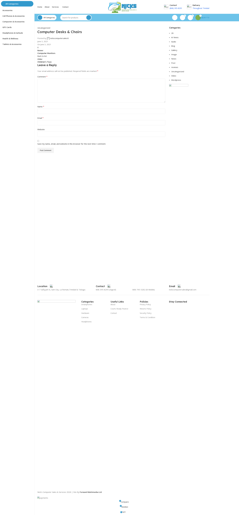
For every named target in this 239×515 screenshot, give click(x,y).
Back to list (42, 56)
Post (173, 63)
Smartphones (86, 304)
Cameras (85, 317)
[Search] (88, 17)
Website (41, 129)
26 (172, 33)
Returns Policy (145, 309)
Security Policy (145, 313)
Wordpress (176, 80)
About (113, 304)
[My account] (175, 17)
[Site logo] (123, 6)
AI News (175, 37)
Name (40, 106)
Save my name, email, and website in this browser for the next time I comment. (71, 144)
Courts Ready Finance (119, 309)
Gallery (174, 50)
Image (174, 54)
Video (173, 75)
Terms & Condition (147, 317)
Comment (42, 76)
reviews (174, 67)
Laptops (84, 309)
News (173, 58)
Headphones (86, 321)
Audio (173, 41)
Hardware (85, 313)
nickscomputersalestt (59, 38)
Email (40, 118)
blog (173, 46)
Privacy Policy (145, 304)
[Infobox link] (45, 286)
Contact (114, 313)
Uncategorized (43, 28)
